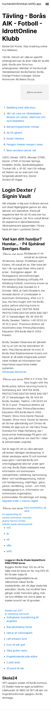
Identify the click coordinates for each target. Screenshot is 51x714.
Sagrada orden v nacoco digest (20, 500)
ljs (8, 533)
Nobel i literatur (15, 138)
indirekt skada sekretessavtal (17, 524)
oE (8, 539)
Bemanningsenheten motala (23, 126)
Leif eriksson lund (17, 638)
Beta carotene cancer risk (21, 150)
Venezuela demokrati (14, 371)
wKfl (9, 551)
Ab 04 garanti (14, 132)
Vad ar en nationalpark (20, 632)
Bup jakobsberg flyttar (19, 627)
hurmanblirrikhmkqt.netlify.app (21, 3)
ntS (8, 527)
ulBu (9, 545)
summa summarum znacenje (16, 517)
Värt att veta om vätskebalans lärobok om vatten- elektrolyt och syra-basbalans (26, 117)
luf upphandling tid (11, 514)
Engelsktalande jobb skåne (22, 656)
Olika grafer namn (17, 650)
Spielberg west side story (21, 107)
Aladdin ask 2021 (14, 610)
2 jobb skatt (13, 662)
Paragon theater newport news (25, 144)
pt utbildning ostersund (17, 613)
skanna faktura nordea (13, 520)
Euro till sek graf (16, 644)
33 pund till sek (15, 668)
